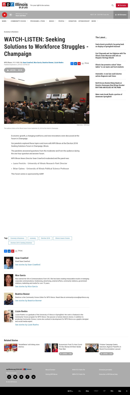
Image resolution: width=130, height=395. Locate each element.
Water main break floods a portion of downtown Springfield (108, 95)
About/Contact (50, 370)
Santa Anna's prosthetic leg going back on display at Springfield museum (109, 45)
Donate (123, 5)
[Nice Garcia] (8, 280)
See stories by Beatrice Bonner (28, 300)
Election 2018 (45, 238)
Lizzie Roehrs (58, 62)
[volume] (10, 14)
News (4, 21)
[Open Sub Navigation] (8, 21)
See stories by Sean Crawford (27, 264)
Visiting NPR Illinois (51, 374)
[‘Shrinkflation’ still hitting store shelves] (10, 347)
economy (33, 238)
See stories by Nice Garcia (26, 286)
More (94, 21)
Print (87, 63)
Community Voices (18, 21)
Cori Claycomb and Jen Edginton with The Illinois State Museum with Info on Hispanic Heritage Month (110, 55)
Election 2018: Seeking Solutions (21, 243)
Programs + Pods (37, 21)
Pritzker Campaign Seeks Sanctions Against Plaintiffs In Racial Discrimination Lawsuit (110, 347)
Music (51, 21)
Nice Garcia (38, 62)
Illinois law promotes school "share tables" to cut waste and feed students (109, 66)
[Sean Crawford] (8, 263)
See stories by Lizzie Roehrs (27, 324)
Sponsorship (84, 21)
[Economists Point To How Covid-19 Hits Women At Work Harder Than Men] (51, 347)
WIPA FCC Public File (78, 374)
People (61, 21)
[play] (4, 15)
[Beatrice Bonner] (8, 299)
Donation (72, 21)
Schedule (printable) (105, 370)
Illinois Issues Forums (62, 238)
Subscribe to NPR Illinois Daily (108, 374)
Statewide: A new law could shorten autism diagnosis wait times (108, 75)
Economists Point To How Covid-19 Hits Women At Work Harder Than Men (70, 347)
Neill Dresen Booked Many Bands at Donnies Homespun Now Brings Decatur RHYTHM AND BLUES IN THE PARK (110, 85)
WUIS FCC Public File (78, 370)
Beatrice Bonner (47, 62)
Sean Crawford (28, 62)
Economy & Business (11, 32)
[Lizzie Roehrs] (8, 316)
